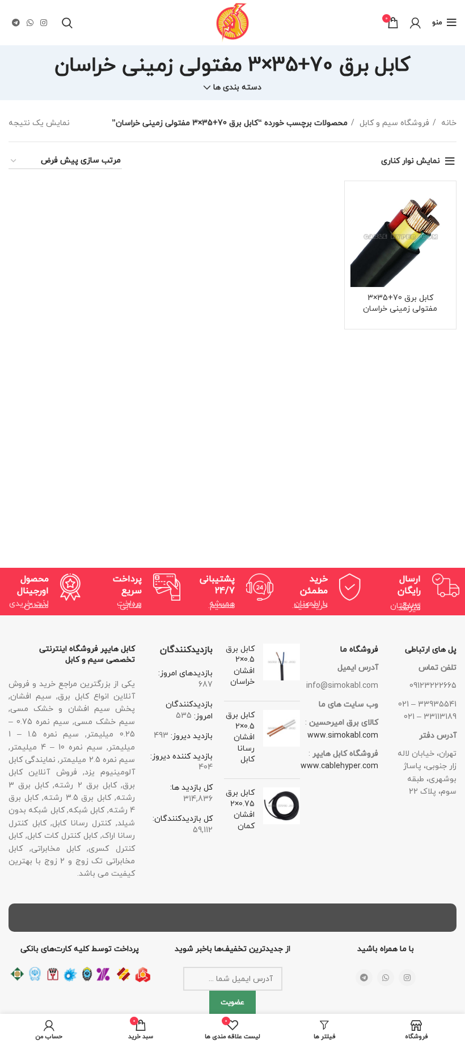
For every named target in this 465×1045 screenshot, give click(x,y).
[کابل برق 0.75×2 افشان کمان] (281, 811)
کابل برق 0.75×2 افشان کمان (240, 809)
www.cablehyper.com (339, 766)
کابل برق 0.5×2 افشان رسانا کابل (240, 737)
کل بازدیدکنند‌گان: (183, 818)
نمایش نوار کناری (410, 161)
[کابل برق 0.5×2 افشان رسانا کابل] (281, 740)
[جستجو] (67, 22)
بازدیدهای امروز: (185, 673)
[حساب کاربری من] (415, 22)
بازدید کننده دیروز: (181, 756)
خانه (447, 123)
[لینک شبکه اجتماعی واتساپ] (30, 22)
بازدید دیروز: (190, 736)
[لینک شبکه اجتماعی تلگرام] (16, 22)
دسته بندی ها (237, 88)
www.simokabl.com (342, 735)
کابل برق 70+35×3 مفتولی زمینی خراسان (400, 304)
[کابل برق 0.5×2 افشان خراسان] (281, 668)
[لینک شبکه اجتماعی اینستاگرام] (43, 22)
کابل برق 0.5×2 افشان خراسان (240, 666)
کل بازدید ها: (191, 787)
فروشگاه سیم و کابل (393, 123)
